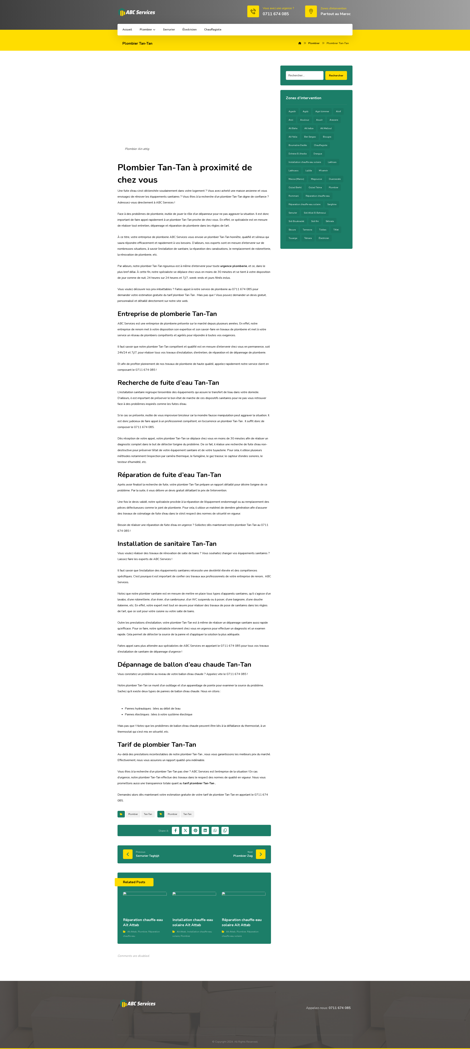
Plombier (133, 814)
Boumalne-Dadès (298, 145)
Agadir (292, 111)
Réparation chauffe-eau (318, 195)
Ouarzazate (335, 179)
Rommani (294, 195)
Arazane (334, 119)
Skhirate (330, 221)
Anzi (291, 119)
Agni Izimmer (322, 111)
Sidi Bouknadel (296, 221)
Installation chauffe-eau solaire (305, 162)
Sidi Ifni (315, 221)
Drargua (318, 153)
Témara (308, 238)
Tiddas (322, 229)
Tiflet (336, 229)
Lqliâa (309, 170)
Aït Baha (293, 128)
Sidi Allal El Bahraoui (315, 212)
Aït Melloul (326, 128)
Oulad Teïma (315, 187)
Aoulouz (304, 119)
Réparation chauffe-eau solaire (304, 204)
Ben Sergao (310, 136)
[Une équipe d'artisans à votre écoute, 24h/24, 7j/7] (137, 12)
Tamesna (307, 229)
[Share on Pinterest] (195, 830)
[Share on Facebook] (175, 830)
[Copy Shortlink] (225, 830)
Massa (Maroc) (296, 179)
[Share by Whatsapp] (215, 830)
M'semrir (323, 170)
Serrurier (293, 212)
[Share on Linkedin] (205, 830)
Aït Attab (132, 931)
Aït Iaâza (308, 128)
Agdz (305, 111)
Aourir (319, 119)
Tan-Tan (148, 814)
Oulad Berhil (295, 187)
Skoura (292, 229)
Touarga (293, 238)
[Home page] (299, 43)
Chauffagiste (320, 145)
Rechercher (336, 75)
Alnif (338, 111)
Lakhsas (332, 162)
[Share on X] (185, 830)
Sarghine (331, 204)
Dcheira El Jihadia (298, 153)
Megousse (316, 179)
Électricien (324, 238)
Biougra (327, 136)
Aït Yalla (293, 136)
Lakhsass (294, 170)
